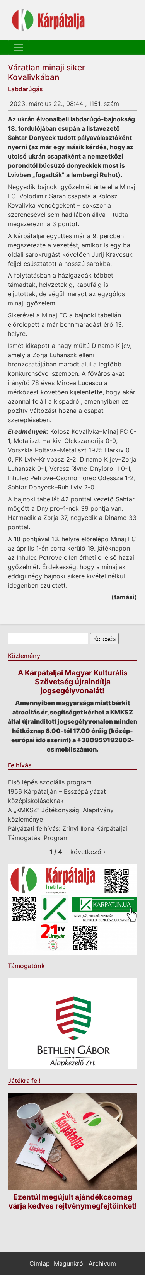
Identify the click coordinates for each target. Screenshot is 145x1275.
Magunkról (69, 1263)
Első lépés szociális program (50, 782)
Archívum (102, 1263)
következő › (88, 852)
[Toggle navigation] (18, 47)
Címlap (39, 1263)
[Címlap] (48, 20)
